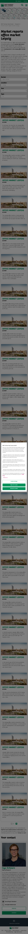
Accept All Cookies (14, 488)
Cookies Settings (14, 481)
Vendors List (5, 477)
